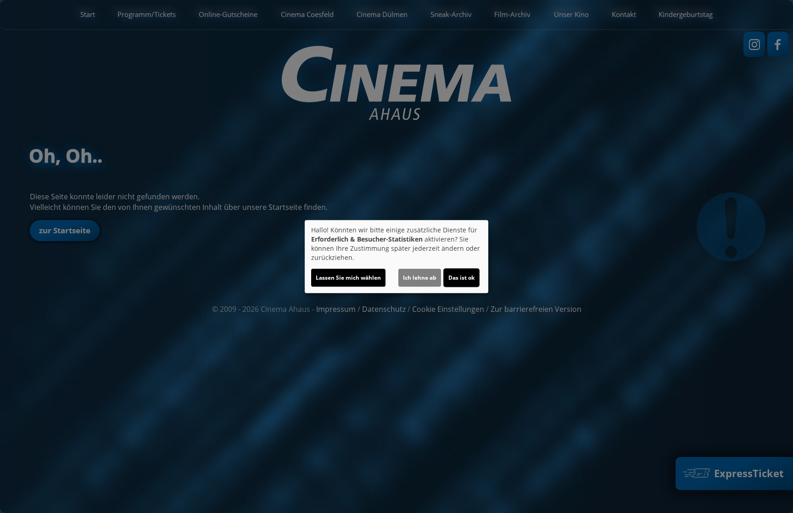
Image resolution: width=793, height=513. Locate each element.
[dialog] (396, 256)
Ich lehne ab (419, 278)
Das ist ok (461, 278)
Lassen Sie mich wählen (348, 278)
